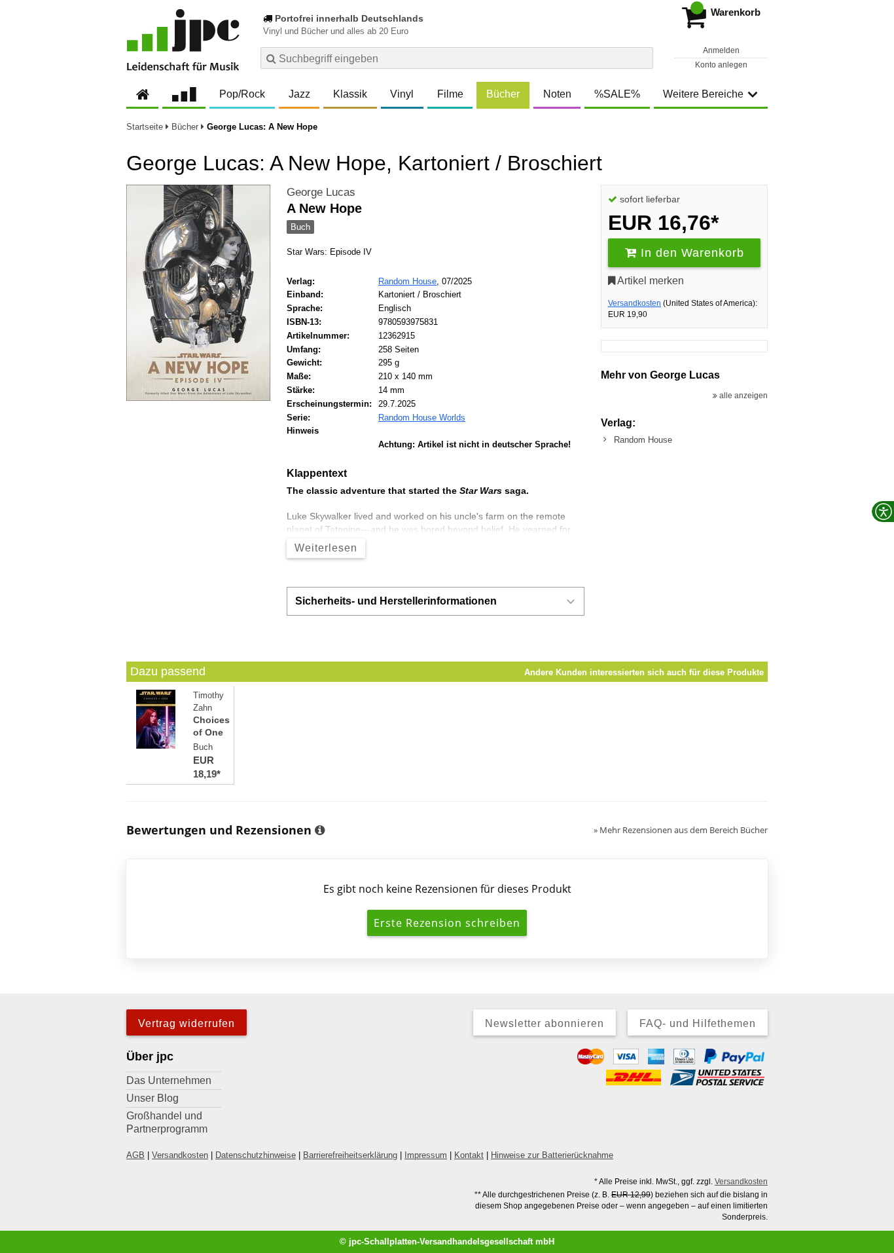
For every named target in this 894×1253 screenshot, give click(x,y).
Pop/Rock (242, 94)
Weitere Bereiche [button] (703, 94)
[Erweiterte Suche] (641, 57)
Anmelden (721, 50)
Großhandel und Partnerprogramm (166, 1122)
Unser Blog (152, 1098)
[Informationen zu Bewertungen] (320, 830)
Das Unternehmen (168, 1080)
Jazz (299, 94)
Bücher (503, 94)
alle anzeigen (742, 395)
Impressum (425, 1155)
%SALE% (617, 94)
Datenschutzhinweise (255, 1155)
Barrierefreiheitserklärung (350, 1155)
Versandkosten (634, 303)
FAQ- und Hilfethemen (697, 1023)
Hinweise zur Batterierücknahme (552, 1155)
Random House (407, 281)
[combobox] (456, 58)
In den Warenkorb (690, 252)
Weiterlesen (326, 547)
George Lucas (321, 192)
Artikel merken (649, 280)
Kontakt (469, 1155)
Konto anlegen (721, 64)
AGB (135, 1155)
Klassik (350, 94)
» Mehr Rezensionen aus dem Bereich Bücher (681, 830)
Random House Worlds (421, 417)
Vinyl (402, 94)
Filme (450, 94)
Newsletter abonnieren (544, 1023)
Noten (557, 94)
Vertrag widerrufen (186, 1023)
